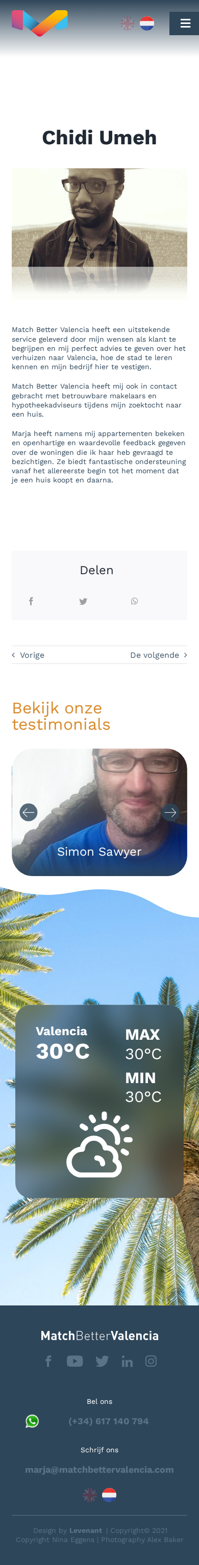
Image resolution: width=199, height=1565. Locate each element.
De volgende (154, 655)
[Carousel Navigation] (99, 813)
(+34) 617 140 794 (108, 1421)
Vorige (32, 655)
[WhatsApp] (134, 602)
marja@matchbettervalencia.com (99, 1469)
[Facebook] (31, 602)
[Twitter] (83, 602)
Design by (67, 1530)
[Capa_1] (58, 23)
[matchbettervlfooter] (99, 1335)
